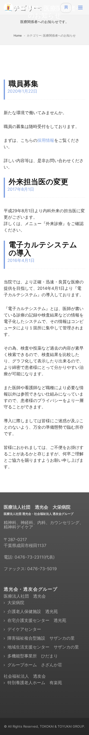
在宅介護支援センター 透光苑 (36, 620)
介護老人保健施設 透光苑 (32, 611)
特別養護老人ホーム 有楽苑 (34, 682)
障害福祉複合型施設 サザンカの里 (41, 638)
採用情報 (45, 140)
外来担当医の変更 (38, 181)
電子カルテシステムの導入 (43, 248)
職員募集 (23, 83)
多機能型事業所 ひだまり (32, 655)
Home (18, 35)
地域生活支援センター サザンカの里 (43, 647)
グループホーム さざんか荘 (34, 664)
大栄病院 (15, 602)
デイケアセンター (24, 629)
